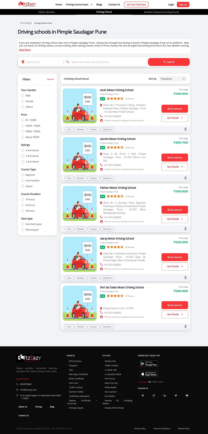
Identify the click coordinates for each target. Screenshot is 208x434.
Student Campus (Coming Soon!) (161, 12)
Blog (52, 406)
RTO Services (75, 361)
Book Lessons (175, 108)
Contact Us (114, 4)
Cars (69, 129)
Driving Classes (76, 408)
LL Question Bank (113, 374)
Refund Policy (183, 428)
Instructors (107, 129)
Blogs (99, 4)
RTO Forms (110, 378)
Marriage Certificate (78, 374)
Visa (71, 370)
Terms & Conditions (162, 428)
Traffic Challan (76, 387)
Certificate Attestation (79, 396)
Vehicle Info (110, 361)
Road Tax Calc (111, 383)
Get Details (173, 117)
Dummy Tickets (76, 392)
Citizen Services (46, 12)
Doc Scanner (111, 392)
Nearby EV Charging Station (117, 402)
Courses (93, 129)
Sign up (183, 4)
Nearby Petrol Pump (114, 408)
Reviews (80, 129)
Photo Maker (111, 387)
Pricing (38, 406)
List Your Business (136, 4)
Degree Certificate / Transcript (82, 402)
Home (58, 4)
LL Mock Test (111, 370)
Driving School (104, 11)
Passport (73, 365)
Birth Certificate (76, 378)
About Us (23, 406)
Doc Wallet (110, 396)
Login (171, 4)
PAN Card (73, 383)
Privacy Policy (140, 428)
